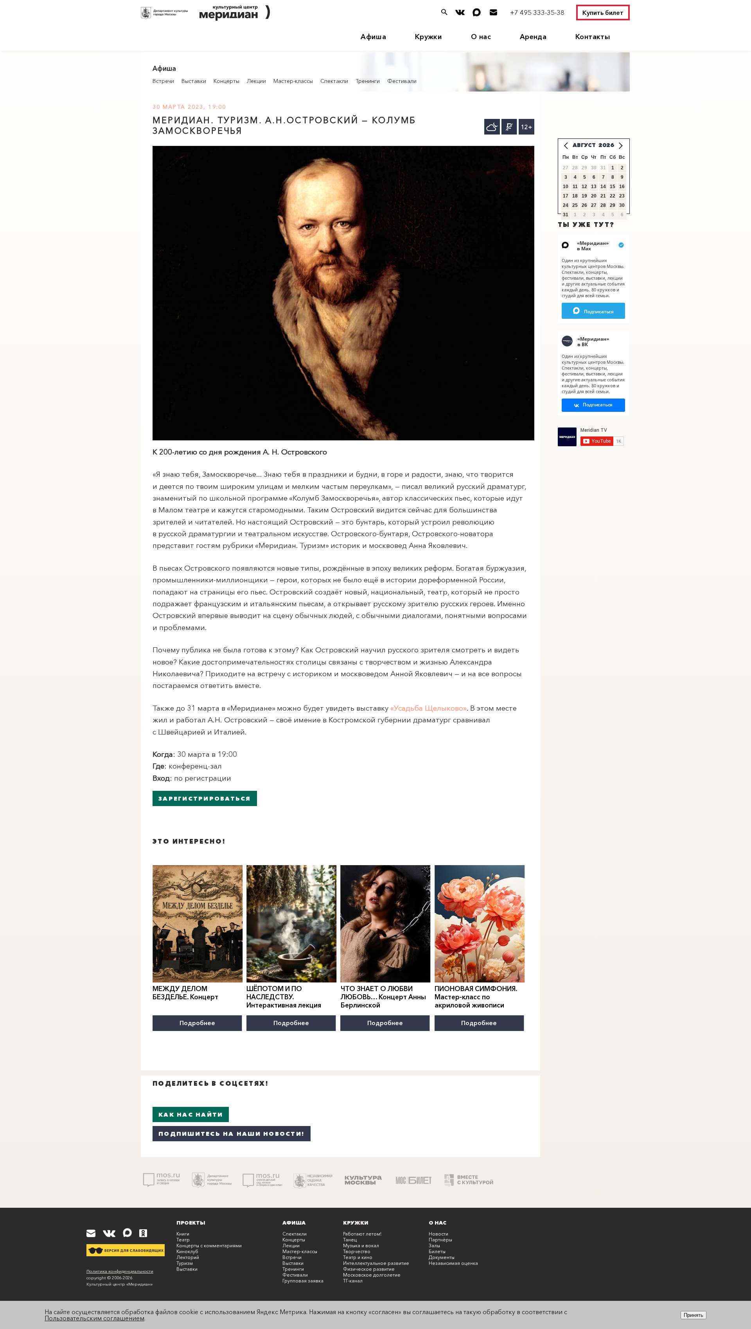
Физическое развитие (369, 1269)
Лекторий (187, 1257)
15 (612, 186)
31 (565, 214)
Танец (350, 1240)
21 (603, 196)
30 (622, 205)
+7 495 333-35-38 (537, 12)
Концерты (226, 80)
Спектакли (334, 80)
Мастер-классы (293, 80)
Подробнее (197, 1023)
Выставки (193, 80)
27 (593, 205)
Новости (438, 1234)
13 (593, 186)
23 (622, 196)
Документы (442, 1257)
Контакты (592, 37)
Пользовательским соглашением (94, 1318)
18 (575, 196)
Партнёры (440, 1240)
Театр (183, 1240)
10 (565, 186)
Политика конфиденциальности (119, 1271)
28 (603, 205)
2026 (606, 145)
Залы (434, 1245)
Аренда (533, 37)
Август (584, 145)
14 (603, 186)
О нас (481, 37)
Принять (693, 1315)
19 (584, 196)
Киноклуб (187, 1251)
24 (565, 205)
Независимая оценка (453, 1263)
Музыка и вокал (361, 1245)
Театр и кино (357, 1257)
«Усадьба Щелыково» (428, 708)
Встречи (163, 80)
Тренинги (368, 80)
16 (622, 186)
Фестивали (402, 80)
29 (612, 205)
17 (565, 196)
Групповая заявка (302, 1281)
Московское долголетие (372, 1275)
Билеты (437, 1251)
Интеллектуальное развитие (376, 1263)
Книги (182, 1234)
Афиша (373, 37)
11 (575, 186)
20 (593, 196)
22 (612, 196)
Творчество (356, 1251)
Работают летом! (362, 1234)
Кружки (428, 37)
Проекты (190, 1222)
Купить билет (602, 12)
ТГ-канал (353, 1281)
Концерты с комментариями (209, 1245)
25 (575, 205)
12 (584, 186)
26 (584, 205)
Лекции (256, 80)
